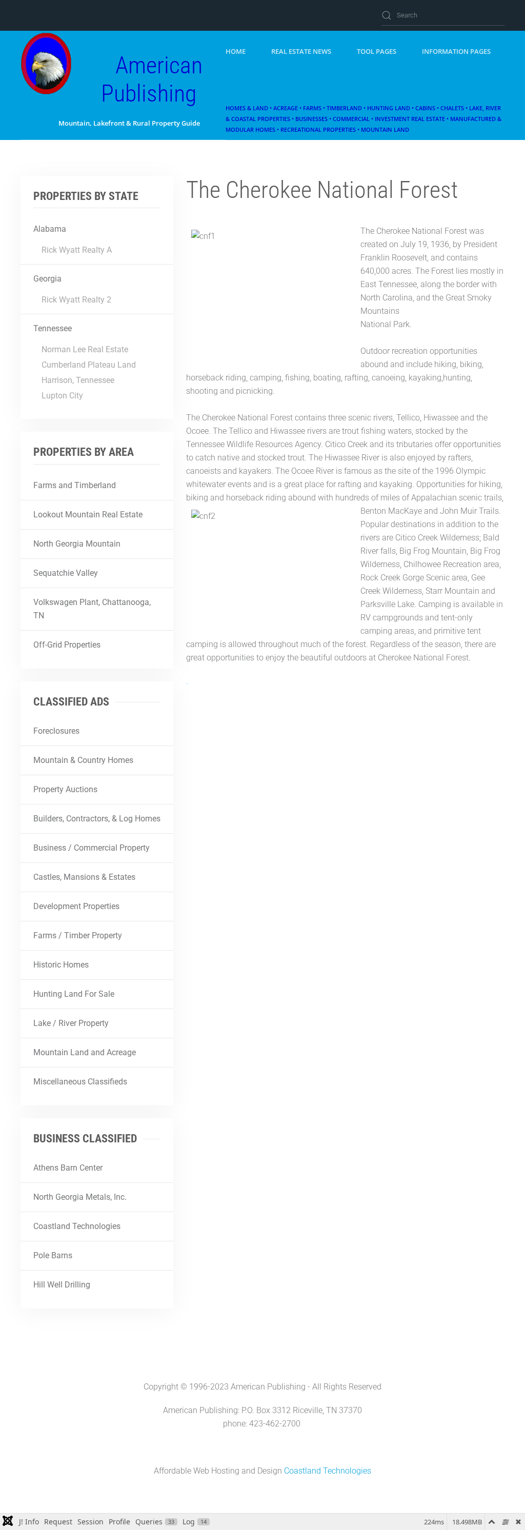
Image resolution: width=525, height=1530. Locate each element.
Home (236, 51)
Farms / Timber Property (77, 935)
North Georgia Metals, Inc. (80, 1197)
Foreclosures (56, 731)
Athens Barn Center (68, 1168)
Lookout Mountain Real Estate (88, 514)
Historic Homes (61, 965)
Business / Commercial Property (91, 848)
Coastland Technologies (76, 1226)
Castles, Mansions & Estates (84, 877)
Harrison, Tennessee (78, 380)
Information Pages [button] (456, 51)
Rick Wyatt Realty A (77, 250)
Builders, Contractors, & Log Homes (96, 818)
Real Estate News (301, 51)
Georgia (47, 279)
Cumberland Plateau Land (89, 365)
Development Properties (76, 906)
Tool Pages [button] (376, 51)
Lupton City (62, 395)
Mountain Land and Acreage (84, 1052)
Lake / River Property (71, 1023)
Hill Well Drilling (61, 1285)
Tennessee (52, 328)
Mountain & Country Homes (83, 760)
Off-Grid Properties (66, 645)
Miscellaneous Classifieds (80, 1081)
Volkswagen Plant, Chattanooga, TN (92, 608)
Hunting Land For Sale (73, 994)
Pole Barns (52, 1255)
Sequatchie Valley (65, 573)
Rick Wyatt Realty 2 (76, 300)
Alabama (49, 229)
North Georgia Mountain (76, 544)
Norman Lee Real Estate (85, 349)
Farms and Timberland (74, 485)
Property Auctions (65, 789)
